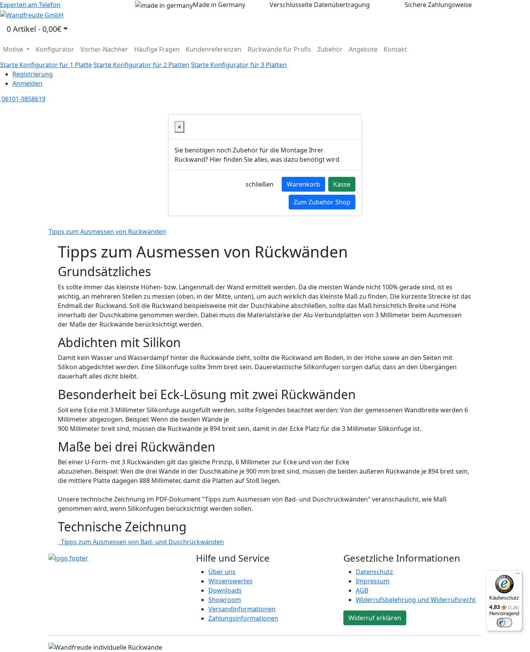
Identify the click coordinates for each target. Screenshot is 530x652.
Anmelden (27, 83)
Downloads (225, 590)
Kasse (341, 184)
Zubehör (330, 49)
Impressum (373, 581)
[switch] (504, 622)
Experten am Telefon (30, 4)
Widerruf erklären (374, 618)
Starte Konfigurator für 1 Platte (46, 65)
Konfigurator (55, 49)
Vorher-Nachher (104, 49)
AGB (362, 590)
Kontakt (395, 49)
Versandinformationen (241, 609)
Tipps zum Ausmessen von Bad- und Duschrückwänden (141, 542)
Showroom (224, 599)
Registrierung (32, 74)
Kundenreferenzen (213, 49)
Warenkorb (303, 184)
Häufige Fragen (157, 49)
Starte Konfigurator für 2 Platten (141, 65)
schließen (260, 184)
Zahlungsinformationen (243, 618)
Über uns (222, 571)
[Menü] (517, 575)
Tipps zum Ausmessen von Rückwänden (107, 231)
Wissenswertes (230, 581)
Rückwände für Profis (279, 49)
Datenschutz (374, 571)
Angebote (363, 49)
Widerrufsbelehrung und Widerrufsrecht (416, 599)
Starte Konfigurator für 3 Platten (239, 65)
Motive (14, 49)
